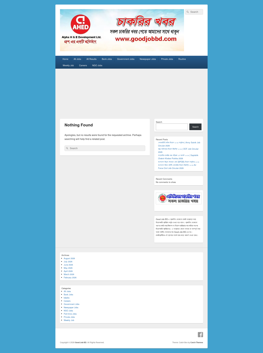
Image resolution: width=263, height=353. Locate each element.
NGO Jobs (97, 65)
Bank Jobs (107, 58)
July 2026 (68, 261)
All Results (91, 58)
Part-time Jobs (70, 313)
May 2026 (68, 267)
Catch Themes (196, 342)
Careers (83, 65)
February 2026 (70, 277)
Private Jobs (167, 58)
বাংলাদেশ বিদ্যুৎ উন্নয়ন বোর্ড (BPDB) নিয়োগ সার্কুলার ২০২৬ (178, 161)
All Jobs (77, 58)
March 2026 (69, 274)
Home (65, 58)
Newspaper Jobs (148, 58)
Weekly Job (68, 65)
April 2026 (68, 271)
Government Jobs (125, 58)
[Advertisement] (131, 91)
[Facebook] (200, 334)
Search (159, 121)
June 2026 (68, 264)
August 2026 (69, 258)
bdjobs (67, 297)
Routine (182, 58)
